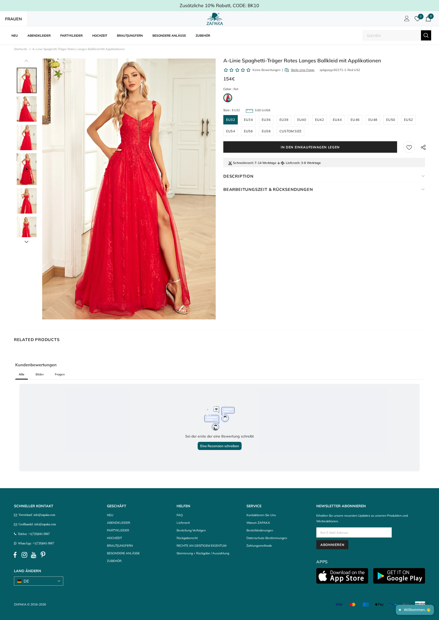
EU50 (390, 120)
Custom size (290, 131)
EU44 (337, 120)
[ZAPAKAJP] (216, 18)
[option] (129, 189)
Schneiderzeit (243, 163)
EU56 (248, 131)
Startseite (20, 49)
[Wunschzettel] (409, 147)
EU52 (408, 120)
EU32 (230, 120)
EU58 (266, 131)
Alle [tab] (21, 374)
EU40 (301, 120)
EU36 (266, 120)
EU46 (355, 120)
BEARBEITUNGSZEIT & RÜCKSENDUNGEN (268, 189)
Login (406, 20)
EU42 (319, 120)
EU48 (372, 120)
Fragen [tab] (60, 374)
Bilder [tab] (40, 374)
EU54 (230, 131)
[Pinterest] (43, 554)
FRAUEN (13, 18)
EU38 (283, 120)
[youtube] (33, 554)
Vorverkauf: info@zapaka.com (36, 514)
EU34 (248, 120)
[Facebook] (15, 554)
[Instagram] (24, 554)
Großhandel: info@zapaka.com (36, 524)
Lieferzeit (293, 163)
